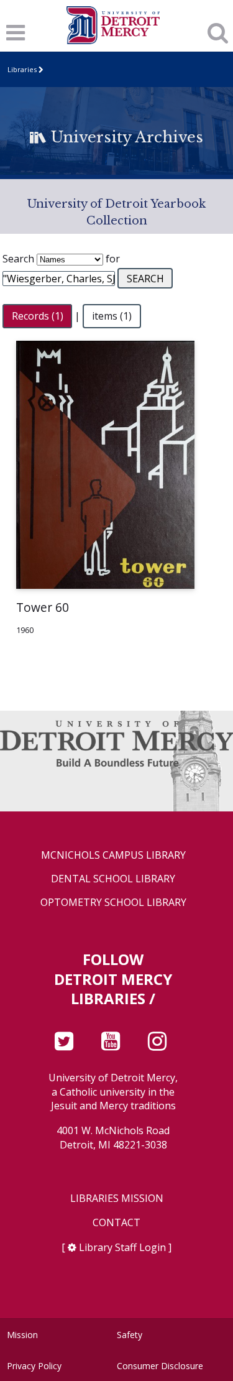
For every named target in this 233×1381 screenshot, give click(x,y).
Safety (129, 1335)
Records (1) (37, 316)
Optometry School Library (113, 902)
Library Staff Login (122, 1247)
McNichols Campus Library (113, 855)
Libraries (22, 69)
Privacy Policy (34, 1366)
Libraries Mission (116, 1198)
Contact (116, 1223)
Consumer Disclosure (160, 1366)
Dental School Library (113, 879)
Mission (22, 1335)
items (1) (112, 316)
